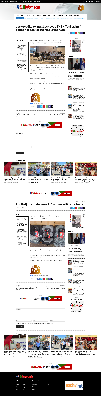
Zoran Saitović (75, 91)
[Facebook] (81, 1)
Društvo (76, 182)
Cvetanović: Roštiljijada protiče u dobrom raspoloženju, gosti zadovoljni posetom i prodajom (81, 18)
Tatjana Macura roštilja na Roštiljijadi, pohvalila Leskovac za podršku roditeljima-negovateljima (79, 117)
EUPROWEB (62, 397)
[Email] (84, 33)
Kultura (18, 53)
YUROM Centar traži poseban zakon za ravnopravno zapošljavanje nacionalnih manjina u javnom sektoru (22, 48)
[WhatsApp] (79, 33)
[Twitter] (73, 33)
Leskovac (18, 61)
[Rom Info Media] (33, 7)
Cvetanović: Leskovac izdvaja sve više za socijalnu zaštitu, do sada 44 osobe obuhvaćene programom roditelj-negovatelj (39, 18)
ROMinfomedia (40, 103)
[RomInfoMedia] (39, 376)
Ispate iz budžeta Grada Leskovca (56, 114)
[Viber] (81, 33)
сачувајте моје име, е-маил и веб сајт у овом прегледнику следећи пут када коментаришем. (35, 149)
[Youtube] (86, 1)
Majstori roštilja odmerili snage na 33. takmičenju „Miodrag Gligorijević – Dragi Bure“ (22, 57)
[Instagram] (84, 1)
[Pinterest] (76, 33)
